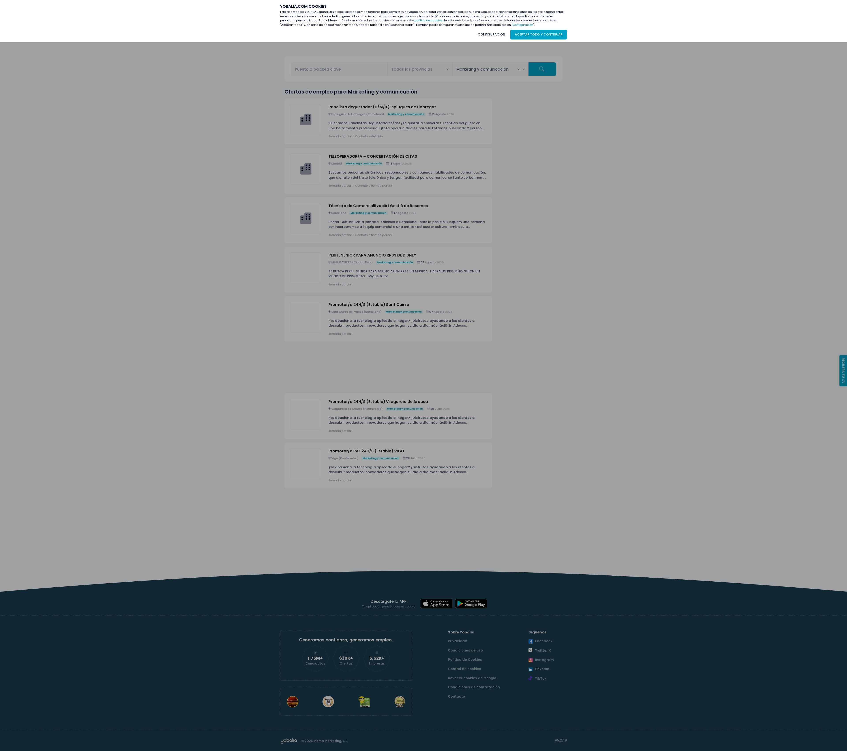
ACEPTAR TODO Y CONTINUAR (538, 34)
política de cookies (428, 20)
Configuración (523, 25)
